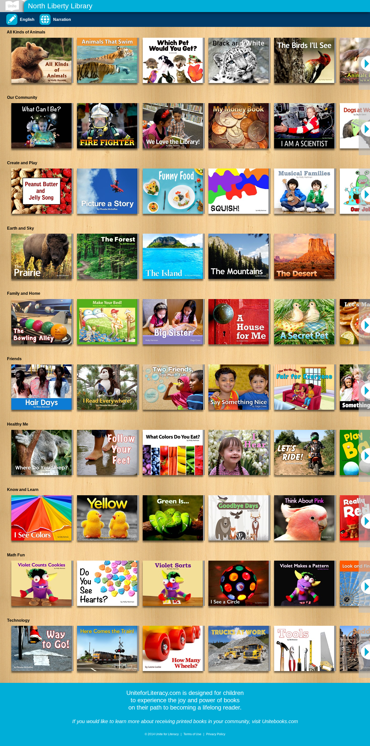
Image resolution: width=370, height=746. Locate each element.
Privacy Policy (215, 734)
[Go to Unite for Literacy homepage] (12, 6)
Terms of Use (192, 734)
